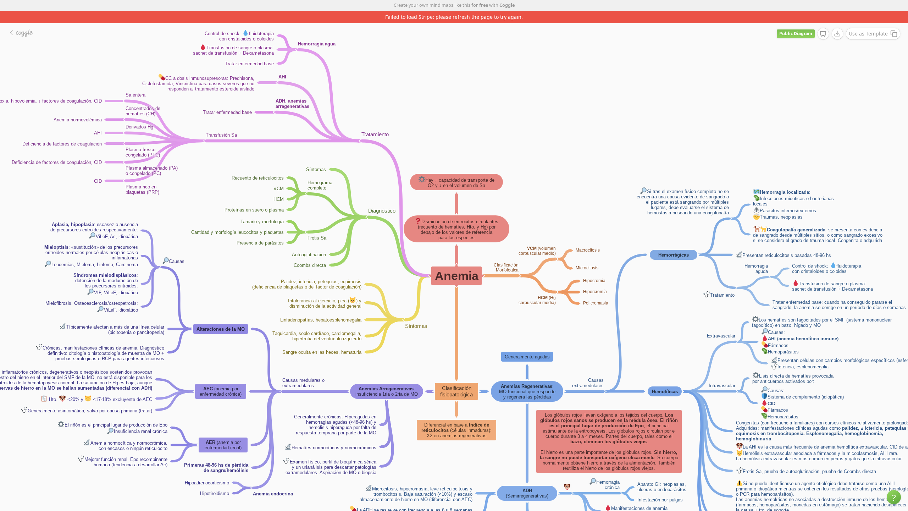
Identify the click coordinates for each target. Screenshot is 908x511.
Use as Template (868, 33)
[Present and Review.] (823, 34)
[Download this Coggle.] (837, 33)
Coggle (507, 5)
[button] (894, 497)
